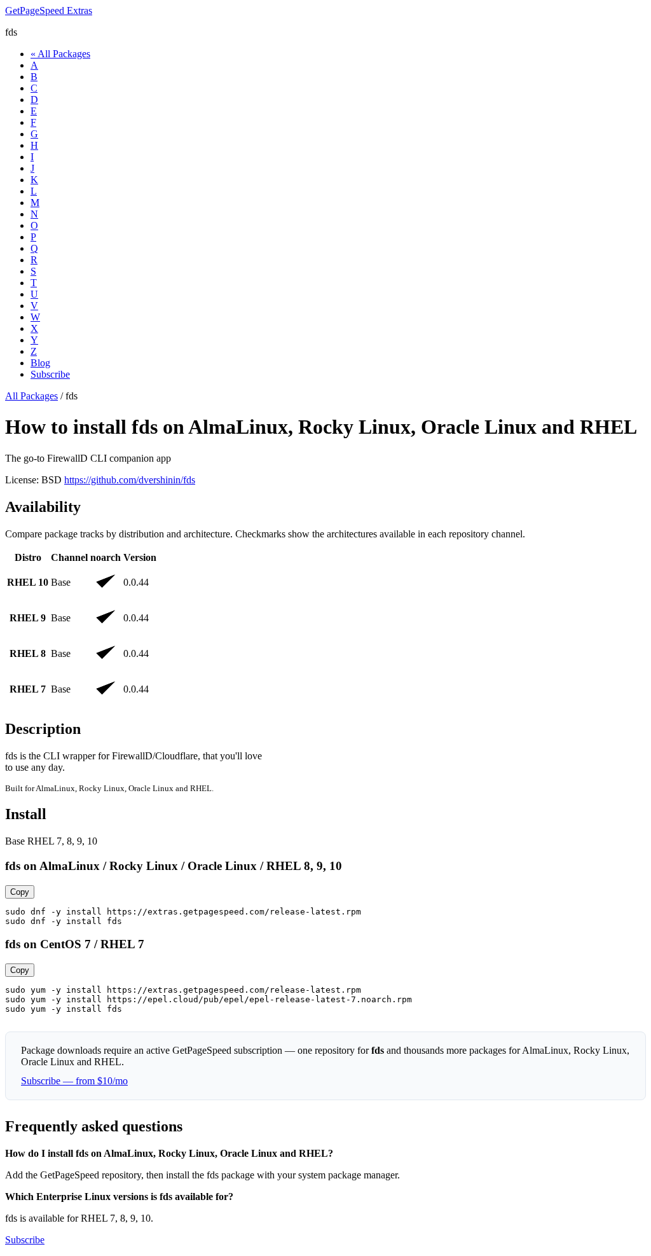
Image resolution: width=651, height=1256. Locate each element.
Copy (19, 892)
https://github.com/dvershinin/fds (129, 479)
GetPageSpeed (48, 10)
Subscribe (50, 374)
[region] (325, 629)
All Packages (31, 395)
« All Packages (60, 53)
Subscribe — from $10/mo (74, 1080)
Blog (40, 362)
